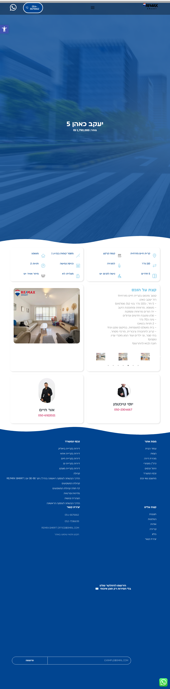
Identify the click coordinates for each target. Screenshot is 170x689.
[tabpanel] (145, 356)
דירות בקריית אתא (70, 453)
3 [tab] (128, 365)
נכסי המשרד (149, 473)
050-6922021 (46, 415)
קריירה (153, 529)
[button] (4, 29)
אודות (153, 524)
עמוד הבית (150, 448)
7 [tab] (108, 365)
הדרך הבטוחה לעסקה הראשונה (63, 503)
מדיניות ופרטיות (72, 493)
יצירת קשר (150, 539)
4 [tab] (123, 365)
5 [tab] (118, 365)
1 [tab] (138, 365)
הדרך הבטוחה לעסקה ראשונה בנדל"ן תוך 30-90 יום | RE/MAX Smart (43, 478)
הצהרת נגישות (72, 498)
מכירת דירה (150, 458)
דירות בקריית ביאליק (69, 448)
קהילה (77, 473)
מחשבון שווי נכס (148, 478)
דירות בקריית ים (71, 463)
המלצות (152, 519)
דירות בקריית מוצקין (69, 468)
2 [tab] (133, 365)
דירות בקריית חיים (70, 458)
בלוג (154, 534)
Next (87, 356)
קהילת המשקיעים (71, 483)
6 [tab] (113, 365)
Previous (159, 356)
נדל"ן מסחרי (149, 463)
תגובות (152, 514)
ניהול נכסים (150, 468)
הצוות (153, 453)
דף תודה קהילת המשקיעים (66, 488)
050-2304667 (123, 409)
